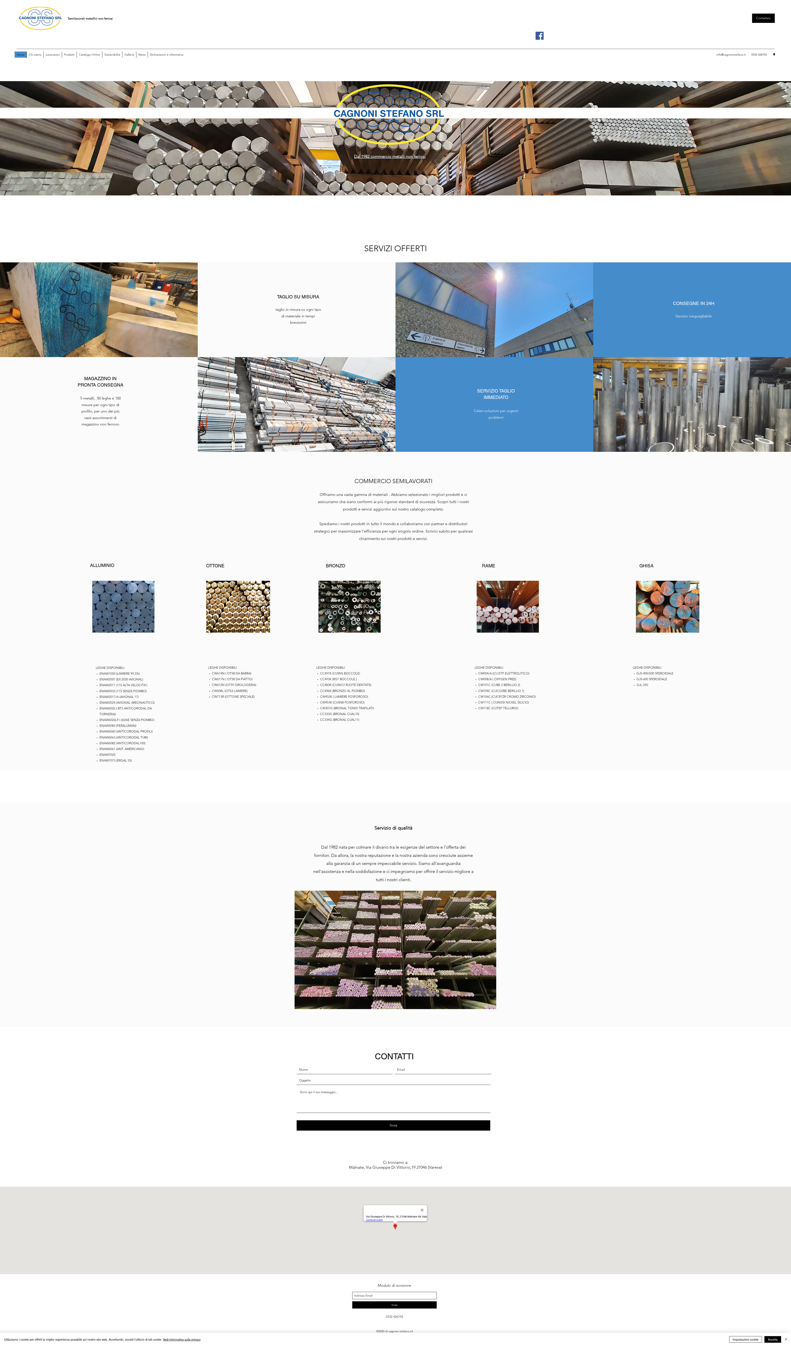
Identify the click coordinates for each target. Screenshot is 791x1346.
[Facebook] (540, 36)
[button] (69, 54)
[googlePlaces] (774, 55)
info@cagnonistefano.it (731, 54)
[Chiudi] (786, 1339)
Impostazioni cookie (745, 1339)
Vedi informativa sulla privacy (182, 1339)
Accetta (773, 1339)
